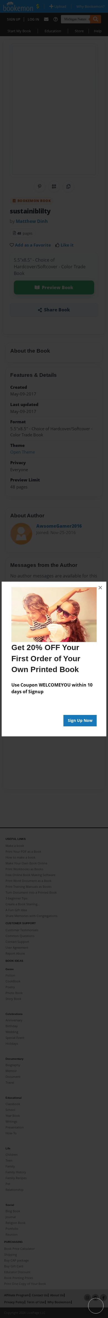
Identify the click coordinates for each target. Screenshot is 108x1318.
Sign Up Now (80, 720)
